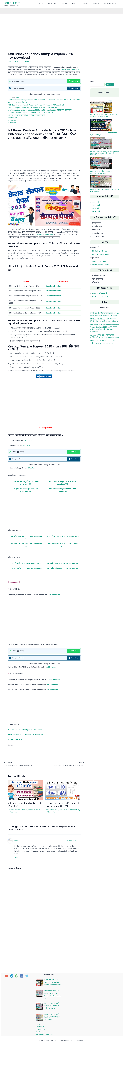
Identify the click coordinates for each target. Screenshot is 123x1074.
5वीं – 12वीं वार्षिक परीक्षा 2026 (48, 4)
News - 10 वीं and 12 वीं (100, 297)
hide (17, 97)
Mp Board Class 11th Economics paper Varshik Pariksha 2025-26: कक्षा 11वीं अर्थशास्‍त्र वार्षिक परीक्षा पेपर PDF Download (104, 153)
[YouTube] (6, 976)
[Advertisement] (44, 34)
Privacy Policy (41, 1029)
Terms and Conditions (44, 1034)
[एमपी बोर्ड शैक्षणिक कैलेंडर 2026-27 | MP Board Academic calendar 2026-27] (101, 106)
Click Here (28, 440)
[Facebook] (22, 976)
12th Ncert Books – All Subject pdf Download (25, 735)
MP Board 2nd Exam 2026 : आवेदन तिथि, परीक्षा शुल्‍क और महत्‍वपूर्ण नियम (103, 134)
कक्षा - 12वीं (96, 211)
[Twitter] (27, 976)
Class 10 (75, 4)
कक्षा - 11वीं (95, 208)
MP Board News (110, 4)
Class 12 (96, 4)
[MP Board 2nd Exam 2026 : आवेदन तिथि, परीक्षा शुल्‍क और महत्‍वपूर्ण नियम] (101, 125)
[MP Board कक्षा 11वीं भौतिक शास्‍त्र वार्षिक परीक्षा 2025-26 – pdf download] (101, 163)
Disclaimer (40, 1032)
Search (92, 81)
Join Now (74, 81)
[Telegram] (11, 976)
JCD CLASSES (12, 3)
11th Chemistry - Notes (100, 254)
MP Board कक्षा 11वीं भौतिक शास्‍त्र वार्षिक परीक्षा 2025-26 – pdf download (103, 172)
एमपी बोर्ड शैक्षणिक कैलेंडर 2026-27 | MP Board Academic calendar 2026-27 (103, 116)
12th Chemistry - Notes (101, 265)
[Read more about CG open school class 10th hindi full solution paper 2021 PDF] (63, 790)
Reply (17, 857)
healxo (16, 841)
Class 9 (64, 4)
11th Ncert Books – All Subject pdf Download (25, 730)
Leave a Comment (14, 810)
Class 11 (85, 4)
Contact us (40, 1027)
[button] (68, 4)
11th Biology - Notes (99, 251)
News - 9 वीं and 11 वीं (99, 293)
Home (38, 1024)
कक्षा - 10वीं (96, 205)
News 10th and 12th (34, 810)
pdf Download (54, 595)
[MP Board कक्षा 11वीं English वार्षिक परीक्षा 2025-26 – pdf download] (101, 181)
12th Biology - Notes (99, 261)
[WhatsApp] (17, 976)
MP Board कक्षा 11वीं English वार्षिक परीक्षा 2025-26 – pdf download (102, 342)
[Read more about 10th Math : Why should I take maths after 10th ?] (25, 790)
